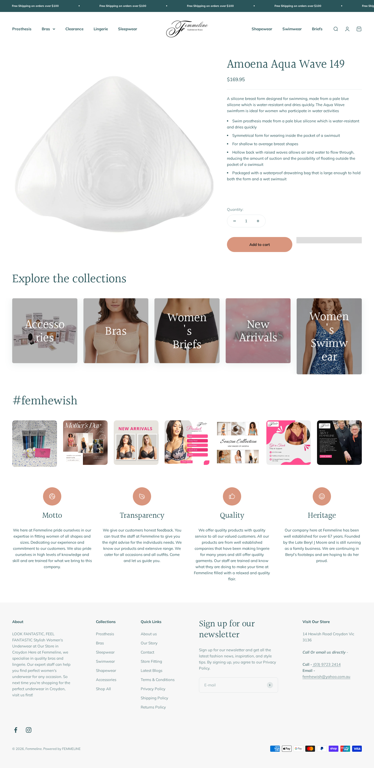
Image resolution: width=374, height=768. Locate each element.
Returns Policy (153, 707)
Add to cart (259, 244)
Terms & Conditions (158, 679)
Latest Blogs (151, 670)
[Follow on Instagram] (28, 730)
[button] (329, 242)
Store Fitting (151, 661)
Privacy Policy (153, 688)
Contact (147, 652)
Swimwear (292, 28)
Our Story (149, 643)
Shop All (103, 688)
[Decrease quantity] (234, 221)
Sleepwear (127, 28)
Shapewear (262, 28)
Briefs (317, 28)
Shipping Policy (154, 698)
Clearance (74, 28)
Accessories (106, 679)
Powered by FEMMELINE (62, 749)
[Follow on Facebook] (15, 730)
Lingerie (101, 28)
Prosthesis (22, 28)
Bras (46, 28)
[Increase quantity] (258, 221)
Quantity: (235, 209)
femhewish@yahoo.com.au (326, 676)
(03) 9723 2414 (327, 664)
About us (149, 633)
